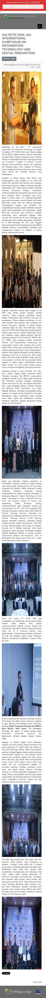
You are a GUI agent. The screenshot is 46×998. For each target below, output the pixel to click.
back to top (37, 982)
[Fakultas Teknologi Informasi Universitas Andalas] (23, 17)
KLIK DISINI (23, 7)
